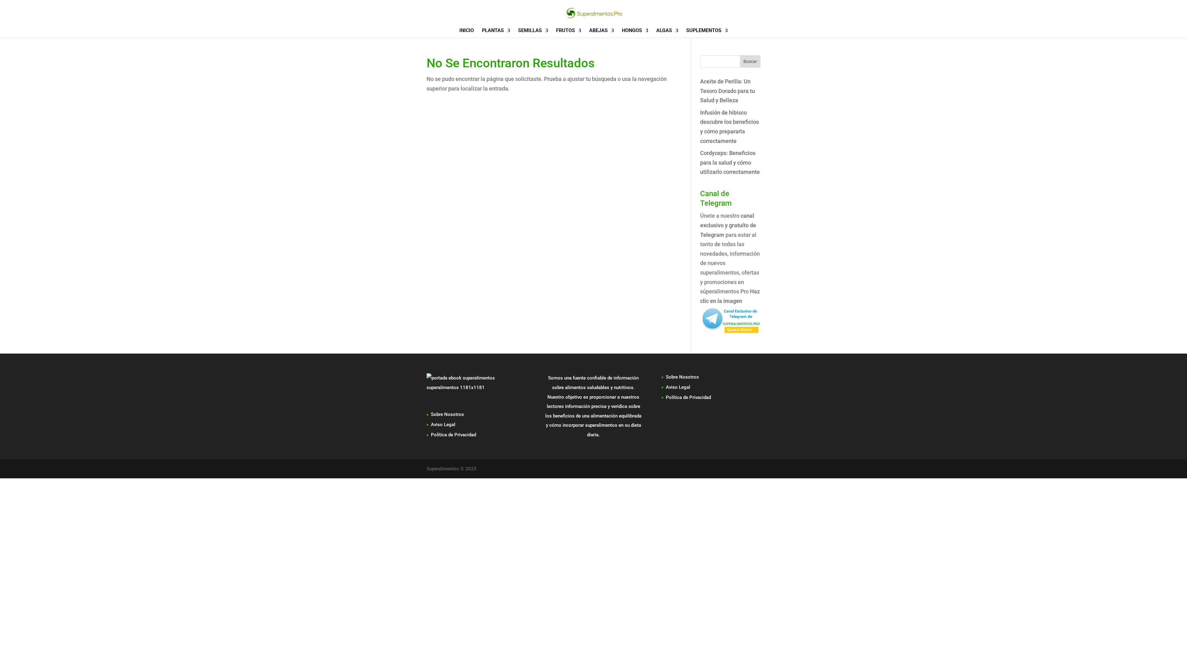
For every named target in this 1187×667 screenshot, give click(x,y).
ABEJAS (598, 30)
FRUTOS (565, 30)
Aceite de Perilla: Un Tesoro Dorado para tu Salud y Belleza (727, 90)
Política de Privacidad (453, 435)
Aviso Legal (443, 424)
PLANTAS (493, 30)
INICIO (466, 30)
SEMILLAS (530, 30)
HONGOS (632, 30)
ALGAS (664, 30)
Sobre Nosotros (447, 414)
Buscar (750, 61)
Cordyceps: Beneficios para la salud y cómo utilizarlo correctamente (730, 162)
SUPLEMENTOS (703, 30)
